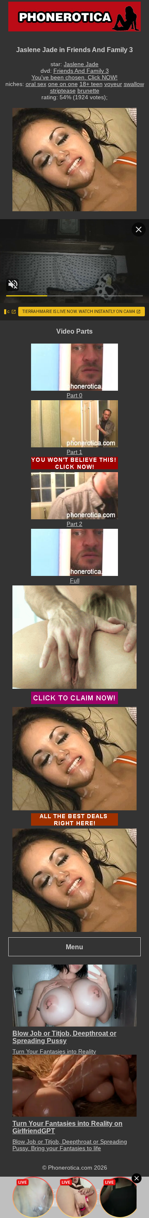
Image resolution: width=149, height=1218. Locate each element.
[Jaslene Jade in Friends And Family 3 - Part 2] (74, 517)
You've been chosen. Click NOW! (74, 77)
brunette (88, 90)
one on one (63, 84)
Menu (74, 947)
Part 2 (74, 524)
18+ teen (91, 84)
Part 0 (74, 395)
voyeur (113, 84)
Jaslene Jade (81, 64)
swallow (134, 84)
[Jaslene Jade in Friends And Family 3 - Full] (74, 574)
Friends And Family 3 (81, 70)
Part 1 (74, 452)
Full (74, 580)
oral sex (36, 84)
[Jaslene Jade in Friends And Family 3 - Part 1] (74, 445)
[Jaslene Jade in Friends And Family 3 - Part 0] (74, 388)
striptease (63, 90)
